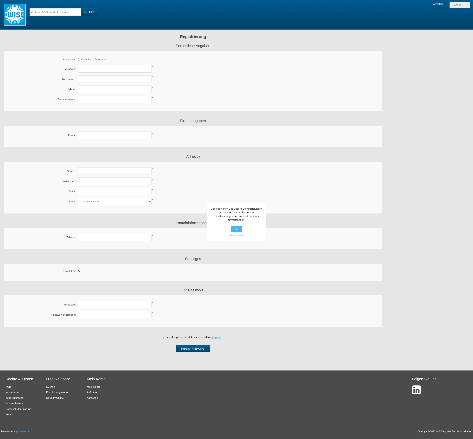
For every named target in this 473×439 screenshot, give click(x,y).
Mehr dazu (236, 235)
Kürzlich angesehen (57, 392)
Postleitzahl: (69, 181)
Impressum (12, 392)
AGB (8, 386)
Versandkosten (14, 403)
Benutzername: (67, 99)
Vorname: (70, 68)
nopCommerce (21, 431)
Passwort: (70, 304)
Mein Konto (93, 386)
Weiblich (102, 59)
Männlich (86, 59)
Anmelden (438, 4)
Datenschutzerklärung (18, 408)
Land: (72, 201)
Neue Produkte (55, 397)
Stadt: (72, 191)
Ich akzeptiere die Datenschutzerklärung (190, 337)
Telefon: (71, 237)
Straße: (71, 171)
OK (236, 229)
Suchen (50, 386)
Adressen (92, 397)
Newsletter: (69, 270)
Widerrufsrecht (14, 397)
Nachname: (69, 79)
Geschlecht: (69, 59)
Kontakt (10, 414)
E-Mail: (72, 89)
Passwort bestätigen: (63, 314)
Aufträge (92, 392)
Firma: (72, 135)
